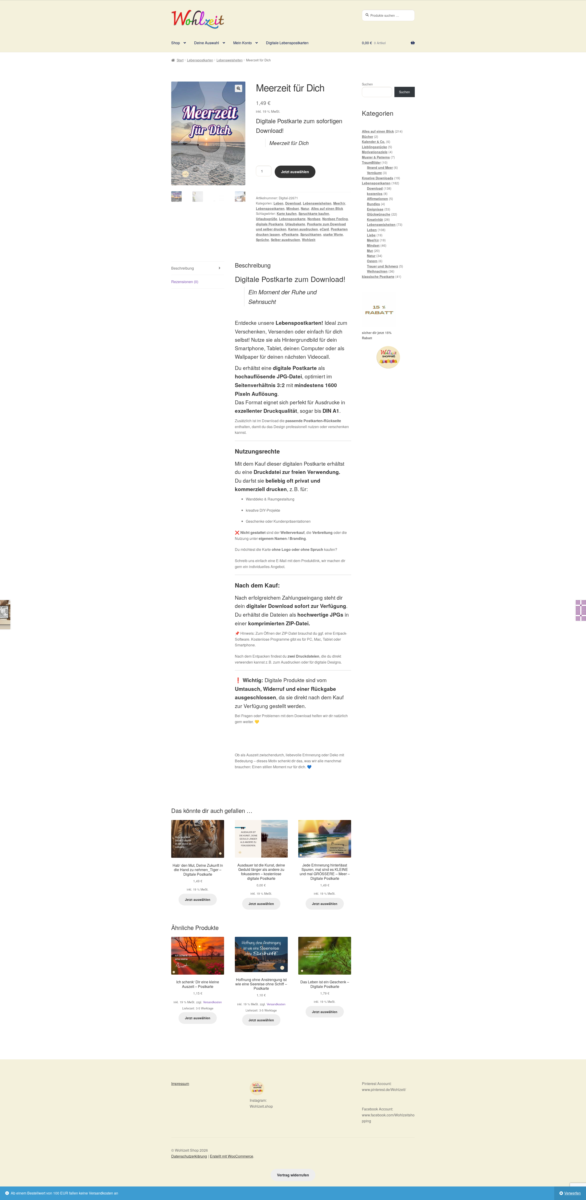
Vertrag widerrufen (293, 1175)
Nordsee (313, 218)
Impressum (180, 1083)
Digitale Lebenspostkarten (287, 42)
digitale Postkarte (269, 224)
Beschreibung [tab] (182, 268)
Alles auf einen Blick (327, 208)
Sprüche (262, 239)
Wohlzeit (308, 239)
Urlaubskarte (295, 224)
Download (293, 203)
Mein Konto (242, 42)
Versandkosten (212, 1002)
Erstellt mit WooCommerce (231, 1156)
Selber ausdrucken (285, 239)
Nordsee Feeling (335, 218)
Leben (278, 203)
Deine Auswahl (206, 42)
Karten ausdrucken (303, 229)
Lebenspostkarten (200, 60)
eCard (324, 229)
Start (180, 60)
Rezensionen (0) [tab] (184, 281)
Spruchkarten (310, 234)
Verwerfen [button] (572, 1193)
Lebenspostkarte (292, 218)
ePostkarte (290, 234)
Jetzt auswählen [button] (197, 899)
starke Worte (333, 234)
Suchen (367, 84)
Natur (305, 208)
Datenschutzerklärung (189, 1156)
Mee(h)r (339, 203)
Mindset (292, 208)
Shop (175, 42)
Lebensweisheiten (230, 60)
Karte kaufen (287, 213)
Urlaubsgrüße (266, 218)
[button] (238, 88)
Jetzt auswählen (295, 171)
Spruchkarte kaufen (313, 213)
